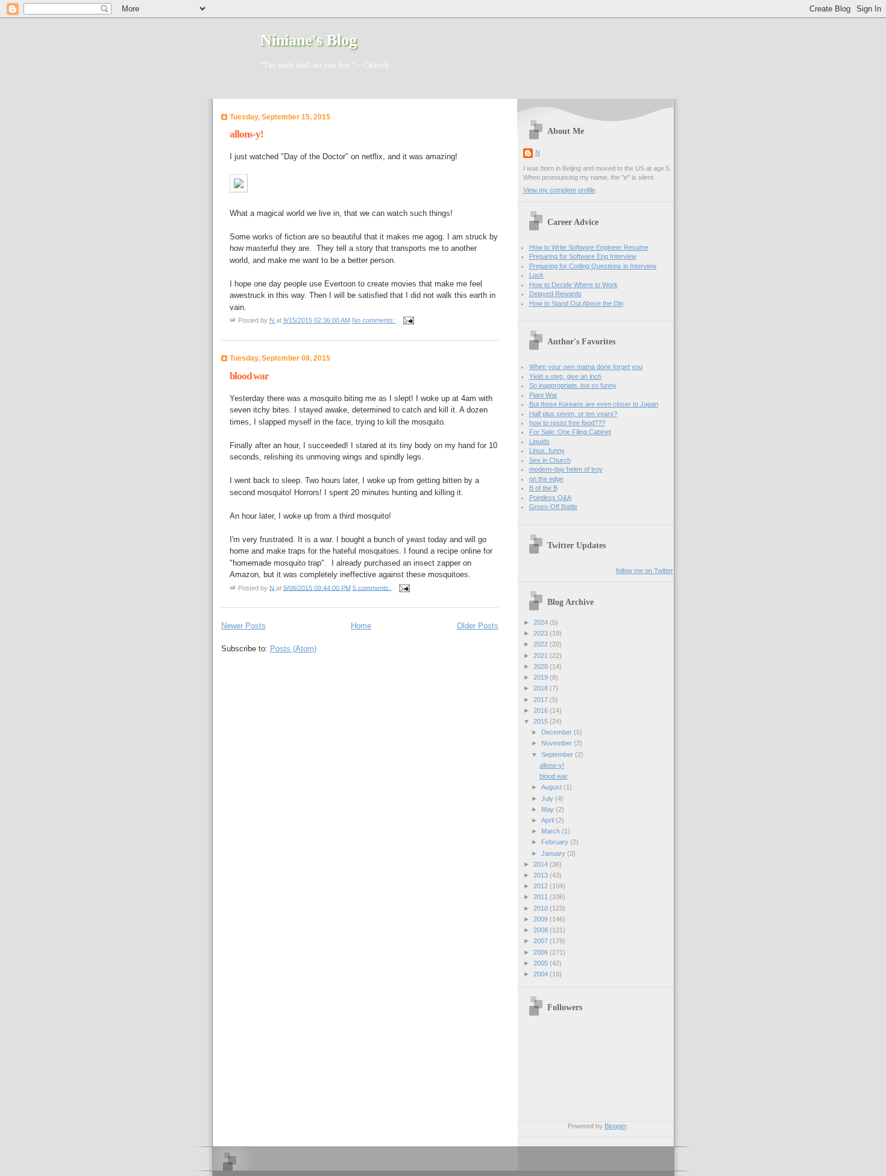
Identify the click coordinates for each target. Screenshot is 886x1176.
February (555, 842)
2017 (541, 699)
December (557, 732)
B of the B (543, 488)
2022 (541, 644)
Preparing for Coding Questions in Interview (592, 266)
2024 (541, 622)
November (557, 743)
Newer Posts (243, 625)
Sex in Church (550, 460)
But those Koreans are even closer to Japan (593, 404)
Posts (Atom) (293, 648)
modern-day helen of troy (566, 469)
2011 (541, 896)
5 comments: (372, 587)
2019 (541, 677)
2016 (541, 710)
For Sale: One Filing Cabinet (570, 431)
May (548, 809)
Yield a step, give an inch (565, 376)
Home (361, 625)
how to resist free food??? (567, 422)
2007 (541, 940)
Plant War (543, 395)
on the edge (546, 478)
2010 (541, 908)
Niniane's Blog (308, 40)
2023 (541, 633)
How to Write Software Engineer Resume (589, 247)
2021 (541, 655)
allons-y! (246, 134)
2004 (541, 974)
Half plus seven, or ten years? (573, 413)
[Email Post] (407, 320)
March (551, 831)
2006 (541, 952)
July (548, 798)
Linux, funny (547, 450)
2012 (541, 886)
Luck (536, 275)
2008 (541, 930)
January (554, 853)
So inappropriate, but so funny (573, 385)
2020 (541, 666)
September (558, 754)
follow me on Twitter (644, 570)
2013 (541, 875)
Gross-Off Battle (553, 506)
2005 (541, 963)
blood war (249, 376)
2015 (541, 721)
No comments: (374, 320)
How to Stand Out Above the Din (576, 303)
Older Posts (477, 625)
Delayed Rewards (555, 293)
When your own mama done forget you (586, 366)
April (548, 820)
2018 (541, 688)
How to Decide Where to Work (573, 284)
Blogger (615, 1126)
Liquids (539, 441)
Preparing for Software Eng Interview (582, 256)
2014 (541, 864)
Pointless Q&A (550, 497)
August (552, 787)
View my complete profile (559, 190)
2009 (541, 919)
